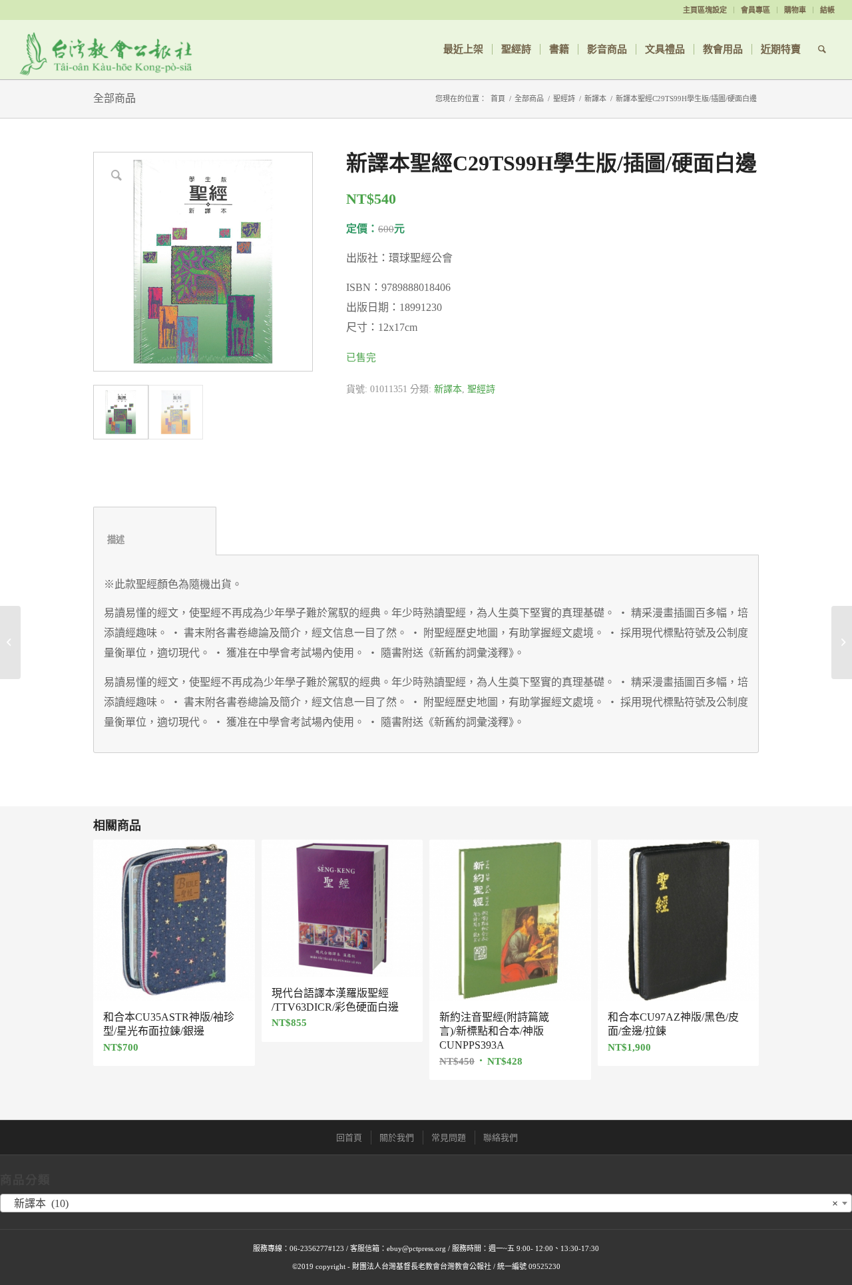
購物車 (795, 10)
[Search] (822, 49)
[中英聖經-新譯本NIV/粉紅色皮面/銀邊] (10, 642)
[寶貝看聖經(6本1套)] (841, 642)
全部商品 (114, 98)
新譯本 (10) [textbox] (422, 1203)
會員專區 (755, 10)
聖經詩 (564, 99)
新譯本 (595, 99)
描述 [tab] (155, 540)
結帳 (827, 10)
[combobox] (426, 1203)
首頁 (498, 99)
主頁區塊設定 (705, 10)
